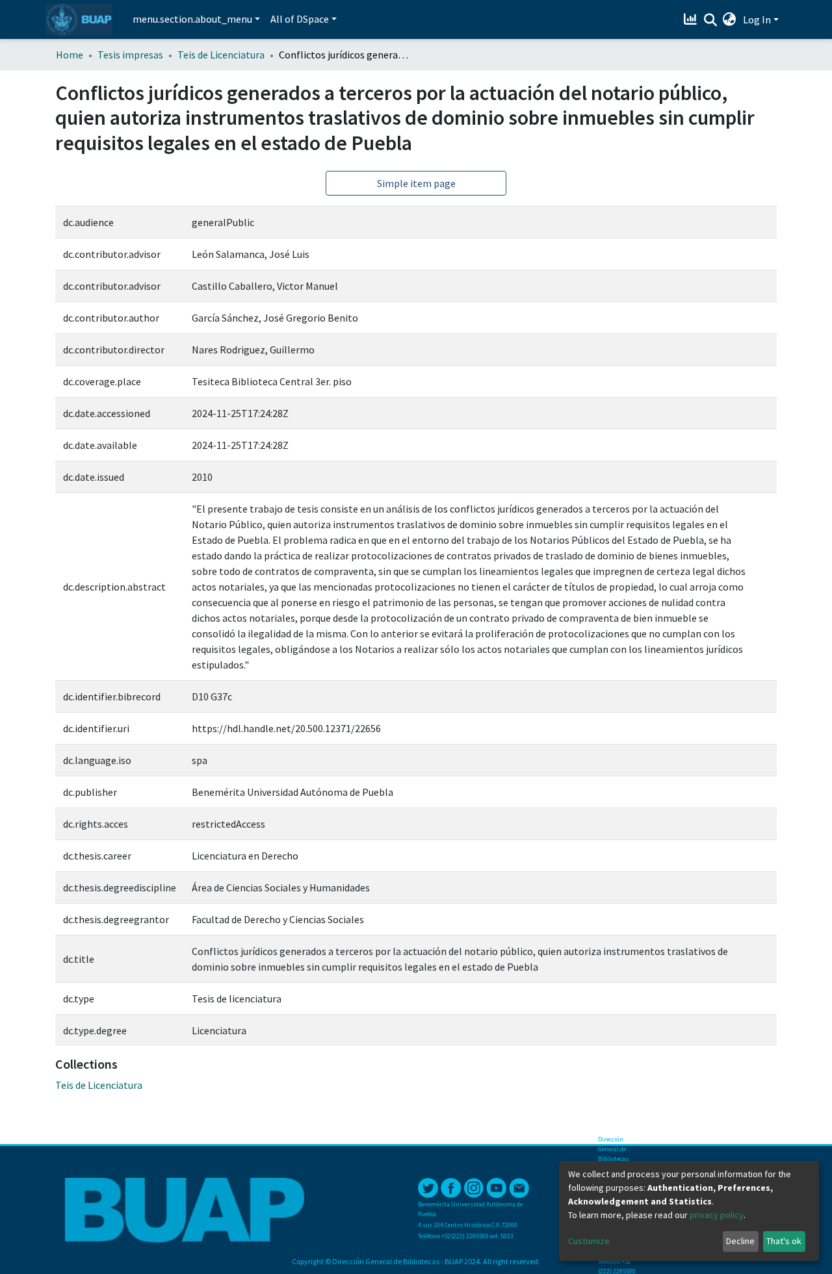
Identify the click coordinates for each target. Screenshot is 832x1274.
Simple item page (416, 183)
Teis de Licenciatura (221, 54)
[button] (729, 19)
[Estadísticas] (691, 19)
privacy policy (717, 1215)
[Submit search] (710, 20)
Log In (757, 19)
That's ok (783, 1241)
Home (69, 54)
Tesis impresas (130, 54)
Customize (589, 1241)
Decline (740, 1241)
